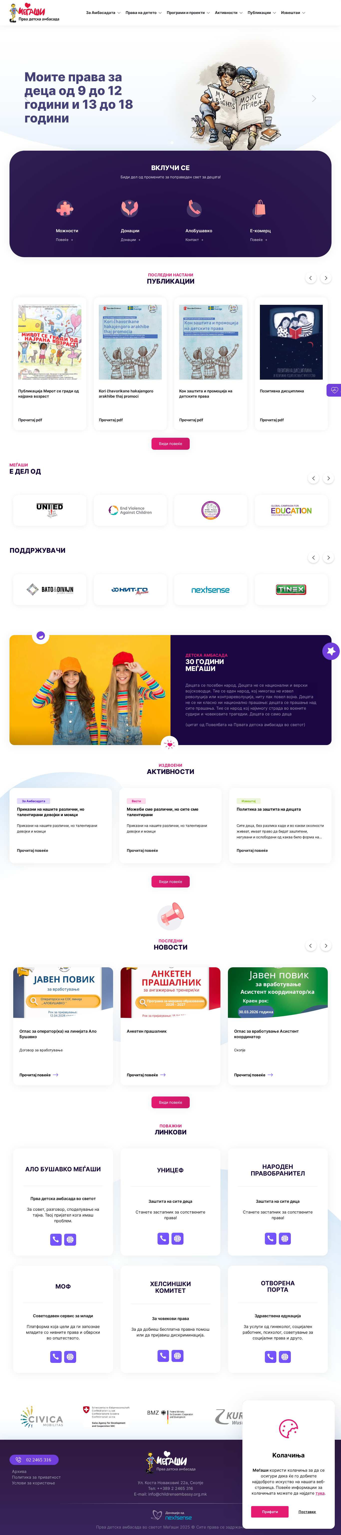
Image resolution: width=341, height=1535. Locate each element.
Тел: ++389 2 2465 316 (170, 1488)
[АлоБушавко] (202, 219)
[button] (25, 95)
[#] (49, 509)
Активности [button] (226, 12)
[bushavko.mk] (267, 219)
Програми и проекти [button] (186, 12)
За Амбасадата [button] (100, 12)
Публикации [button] (259, 12)
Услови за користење (33, 1482)
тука (320, 1493)
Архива (19, 1471)
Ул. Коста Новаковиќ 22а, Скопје (170, 1482)
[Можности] (73, 219)
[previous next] (170, 509)
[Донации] (138, 219)
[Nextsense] (170, 1513)
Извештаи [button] (290, 12)
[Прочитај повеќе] (63, 1025)
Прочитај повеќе (32, 849)
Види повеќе (170, 442)
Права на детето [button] (141, 12)
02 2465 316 (38, 1459)
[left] (311, 276)
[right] (326, 276)
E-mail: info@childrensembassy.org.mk (170, 1494)
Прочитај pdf (30, 419)
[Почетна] (34, 12)
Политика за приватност (36, 1477)
